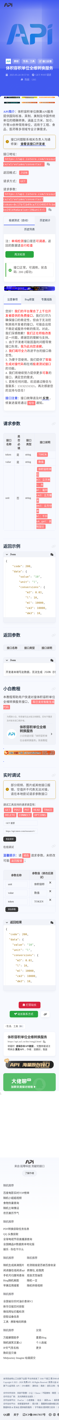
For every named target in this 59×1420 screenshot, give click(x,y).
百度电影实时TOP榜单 (16, 1193)
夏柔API (19, 1049)
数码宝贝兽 (9, 1353)
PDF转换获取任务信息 (16, 1229)
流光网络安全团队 (25, 1397)
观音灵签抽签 (35, 1275)
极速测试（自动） (19, 220)
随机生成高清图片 (13, 1265)
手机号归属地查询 (13, 1275)
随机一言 (32, 1280)
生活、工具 (29, 61)
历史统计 (45, 220)
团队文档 (51, 1386)
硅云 (39, 1400)
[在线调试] (54, 846)
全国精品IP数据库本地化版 (18, 1244)
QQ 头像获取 (10, 1234)
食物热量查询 (11, 1203)
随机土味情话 (11, 1208)
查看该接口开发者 (33, 144)
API (17, 1386)
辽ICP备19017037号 (34, 1414)
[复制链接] (45, 1014)
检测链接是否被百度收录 (41, 1265)
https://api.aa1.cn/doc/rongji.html (24, 1041)
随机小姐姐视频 (12, 1198)
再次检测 (19, 254)
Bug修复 (29, 299)
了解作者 (29, 1173)
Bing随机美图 (11, 1280)
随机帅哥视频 (35, 1285)
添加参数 (12, 909)
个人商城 (41, 1342)
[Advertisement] (29, 1126)
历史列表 (29, 229)
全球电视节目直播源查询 (17, 1239)
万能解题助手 (11, 1337)
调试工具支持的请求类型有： (27, 809)
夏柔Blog (41, 1337)
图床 (43, 1386)
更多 (38, 1348)
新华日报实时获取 (13, 1306)
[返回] (8, 5)
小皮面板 (30, 1400)
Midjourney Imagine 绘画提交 (19, 1358)
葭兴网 (35, 1404)
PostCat (21, 1400)
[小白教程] (54, 689)
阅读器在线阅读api (14, 1270)
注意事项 (12, 299)
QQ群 (6, 1414)
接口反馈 (47, 61)
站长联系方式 (25, 1014)
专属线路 (46, 299)
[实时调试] (54, 775)
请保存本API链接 (25, 1046)
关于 (16, 1414)
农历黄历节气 (11, 1213)
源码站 (35, 1386)
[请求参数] (54, 423)
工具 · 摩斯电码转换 (14, 1322)
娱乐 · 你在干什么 (13, 1249)
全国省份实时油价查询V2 (18, 1301)
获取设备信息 (11, 1316)
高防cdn (47, 1400)
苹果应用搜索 (11, 1285)
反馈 (46, 398)
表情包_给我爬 (35, 1270)
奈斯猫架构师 (23, 1404)
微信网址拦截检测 (13, 1311)
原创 (16, 61)
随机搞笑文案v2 (12, 1342)
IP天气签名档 (11, 1348)
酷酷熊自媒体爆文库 (50, 1404)
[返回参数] (54, 635)
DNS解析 (26, 1386)
